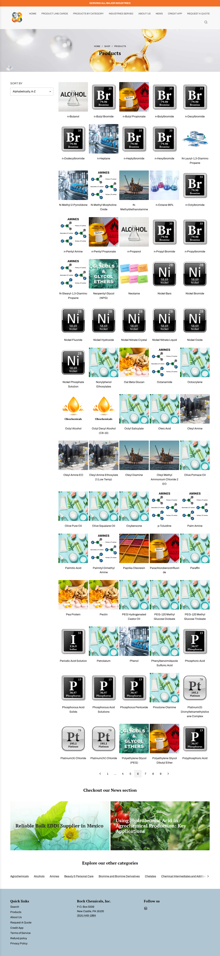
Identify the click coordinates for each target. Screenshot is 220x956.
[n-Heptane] (103, 139)
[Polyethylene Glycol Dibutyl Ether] (164, 738)
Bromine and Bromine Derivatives (119, 876)
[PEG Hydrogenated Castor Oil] (134, 595)
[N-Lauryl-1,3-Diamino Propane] (195, 139)
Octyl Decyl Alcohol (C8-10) (104, 430)
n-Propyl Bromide (164, 251)
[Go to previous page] (100, 773)
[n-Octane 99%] (164, 185)
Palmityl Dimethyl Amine (104, 570)
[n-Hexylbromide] (164, 139)
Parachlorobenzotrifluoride (164, 570)
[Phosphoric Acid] (195, 641)
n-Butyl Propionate (134, 116)
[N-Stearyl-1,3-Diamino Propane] (73, 274)
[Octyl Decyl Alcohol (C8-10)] (103, 409)
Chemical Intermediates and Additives (184, 876)
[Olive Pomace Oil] (195, 455)
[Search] (206, 22)
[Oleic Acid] (164, 409)
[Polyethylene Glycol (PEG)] (134, 738)
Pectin (104, 614)
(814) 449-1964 (86, 915)
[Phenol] (134, 641)
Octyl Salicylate (134, 428)
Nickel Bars (164, 293)
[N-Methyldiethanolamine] (134, 185)
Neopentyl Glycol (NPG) (103, 295)
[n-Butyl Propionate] (134, 97)
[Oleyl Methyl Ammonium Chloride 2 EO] (164, 455)
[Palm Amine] (195, 506)
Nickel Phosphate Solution (73, 384)
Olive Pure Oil (73, 525)
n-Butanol (73, 116)
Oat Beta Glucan (134, 382)
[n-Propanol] (134, 232)
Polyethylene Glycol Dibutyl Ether (164, 760)
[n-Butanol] (73, 97)
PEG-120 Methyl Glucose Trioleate (195, 616)
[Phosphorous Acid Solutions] (103, 687)
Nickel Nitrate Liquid (164, 339)
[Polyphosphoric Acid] (195, 738)
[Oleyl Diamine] (134, 455)
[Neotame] (134, 274)
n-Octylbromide (195, 204)
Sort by (16, 83)
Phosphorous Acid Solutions (103, 709)
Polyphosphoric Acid (194, 758)
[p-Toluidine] (164, 506)
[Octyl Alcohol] (73, 409)
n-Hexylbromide (164, 158)
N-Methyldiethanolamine (134, 207)
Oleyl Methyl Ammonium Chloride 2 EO (164, 479)
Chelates (150, 876)
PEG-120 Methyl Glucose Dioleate (164, 616)
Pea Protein (73, 614)
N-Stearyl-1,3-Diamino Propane (73, 295)
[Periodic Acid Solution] (73, 641)
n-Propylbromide (195, 251)
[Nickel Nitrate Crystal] (134, 320)
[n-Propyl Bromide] (164, 232)
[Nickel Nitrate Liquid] (164, 320)
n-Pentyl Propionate (103, 251)
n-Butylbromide (164, 116)
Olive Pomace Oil (195, 474)
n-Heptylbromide (134, 158)
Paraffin (195, 568)
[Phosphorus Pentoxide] (134, 687)
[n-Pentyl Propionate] (103, 232)
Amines (54, 876)
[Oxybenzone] (134, 506)
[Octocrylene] (195, 362)
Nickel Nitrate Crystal (134, 339)
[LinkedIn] (145, 908)
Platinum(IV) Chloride (103, 758)
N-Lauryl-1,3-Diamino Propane (195, 160)
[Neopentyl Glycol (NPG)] (103, 274)
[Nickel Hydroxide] (103, 320)
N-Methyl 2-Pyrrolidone (73, 204)
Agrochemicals (19, 876)
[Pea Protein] (73, 595)
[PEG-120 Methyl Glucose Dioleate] (164, 595)
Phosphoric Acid (195, 660)
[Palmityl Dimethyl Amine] (103, 548)
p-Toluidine (164, 525)
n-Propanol (134, 251)
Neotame (134, 293)
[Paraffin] (195, 548)
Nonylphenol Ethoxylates (104, 384)
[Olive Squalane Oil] (103, 506)
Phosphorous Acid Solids (73, 709)
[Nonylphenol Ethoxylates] (103, 362)
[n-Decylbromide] (195, 97)
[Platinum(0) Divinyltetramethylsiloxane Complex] (195, 687)
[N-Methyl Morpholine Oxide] (103, 185)
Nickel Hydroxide (103, 339)
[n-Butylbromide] (164, 97)
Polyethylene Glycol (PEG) (134, 760)
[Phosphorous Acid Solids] (73, 687)
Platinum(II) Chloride (73, 758)
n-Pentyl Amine (73, 251)
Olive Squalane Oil (103, 525)
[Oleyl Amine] (195, 409)
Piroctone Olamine (164, 707)
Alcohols (39, 876)
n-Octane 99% (164, 204)
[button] (208, 876)
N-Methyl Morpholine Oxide (104, 207)
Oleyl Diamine (134, 474)
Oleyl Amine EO (73, 474)
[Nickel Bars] (164, 274)
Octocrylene (195, 382)
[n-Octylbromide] (195, 185)
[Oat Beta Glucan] (134, 362)
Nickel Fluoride (73, 339)
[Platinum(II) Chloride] (73, 738)
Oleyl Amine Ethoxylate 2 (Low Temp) (103, 477)
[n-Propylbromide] (195, 232)
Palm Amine (194, 525)
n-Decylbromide (195, 116)
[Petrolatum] (103, 641)
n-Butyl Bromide (104, 116)
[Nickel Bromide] (195, 274)
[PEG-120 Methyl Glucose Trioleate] (195, 595)
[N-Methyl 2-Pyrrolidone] (73, 185)
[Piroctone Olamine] (164, 687)
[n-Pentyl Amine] (73, 232)
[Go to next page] (168, 773)
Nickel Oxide (195, 339)
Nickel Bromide (195, 293)
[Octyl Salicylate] (134, 409)
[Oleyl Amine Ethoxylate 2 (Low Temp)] (103, 455)
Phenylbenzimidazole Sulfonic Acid (164, 663)
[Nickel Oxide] (195, 320)
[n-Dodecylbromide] (73, 139)
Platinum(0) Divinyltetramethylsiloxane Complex (195, 711)
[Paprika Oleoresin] (134, 548)
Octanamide (164, 382)
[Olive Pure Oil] (73, 506)
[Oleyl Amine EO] (73, 455)
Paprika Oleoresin (134, 568)
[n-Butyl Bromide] (103, 97)
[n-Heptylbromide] (134, 139)
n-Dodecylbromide (73, 158)
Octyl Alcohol (73, 428)
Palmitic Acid (73, 568)
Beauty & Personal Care (79, 876)
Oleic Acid (164, 428)
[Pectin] (103, 595)
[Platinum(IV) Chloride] (103, 738)
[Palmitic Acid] (73, 548)
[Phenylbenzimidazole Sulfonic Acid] (164, 641)
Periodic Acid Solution (73, 660)
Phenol (134, 660)
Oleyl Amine (194, 428)
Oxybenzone (134, 525)
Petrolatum (104, 660)
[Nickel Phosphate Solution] (73, 362)
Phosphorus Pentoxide (134, 707)
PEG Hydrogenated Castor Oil (134, 616)
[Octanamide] (164, 362)
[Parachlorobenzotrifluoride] (164, 548)
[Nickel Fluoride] (73, 320)
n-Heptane (103, 158)
